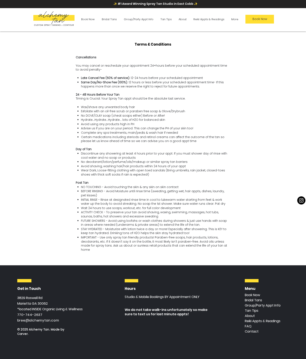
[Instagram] (301, 200)
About (250, 315)
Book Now (252, 295)
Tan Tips (251, 310)
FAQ (248, 326)
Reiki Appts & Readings (262, 321)
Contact (252, 331)
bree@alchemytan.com (38, 320)
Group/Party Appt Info (263, 305)
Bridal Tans (253, 300)
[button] (88, 19)
